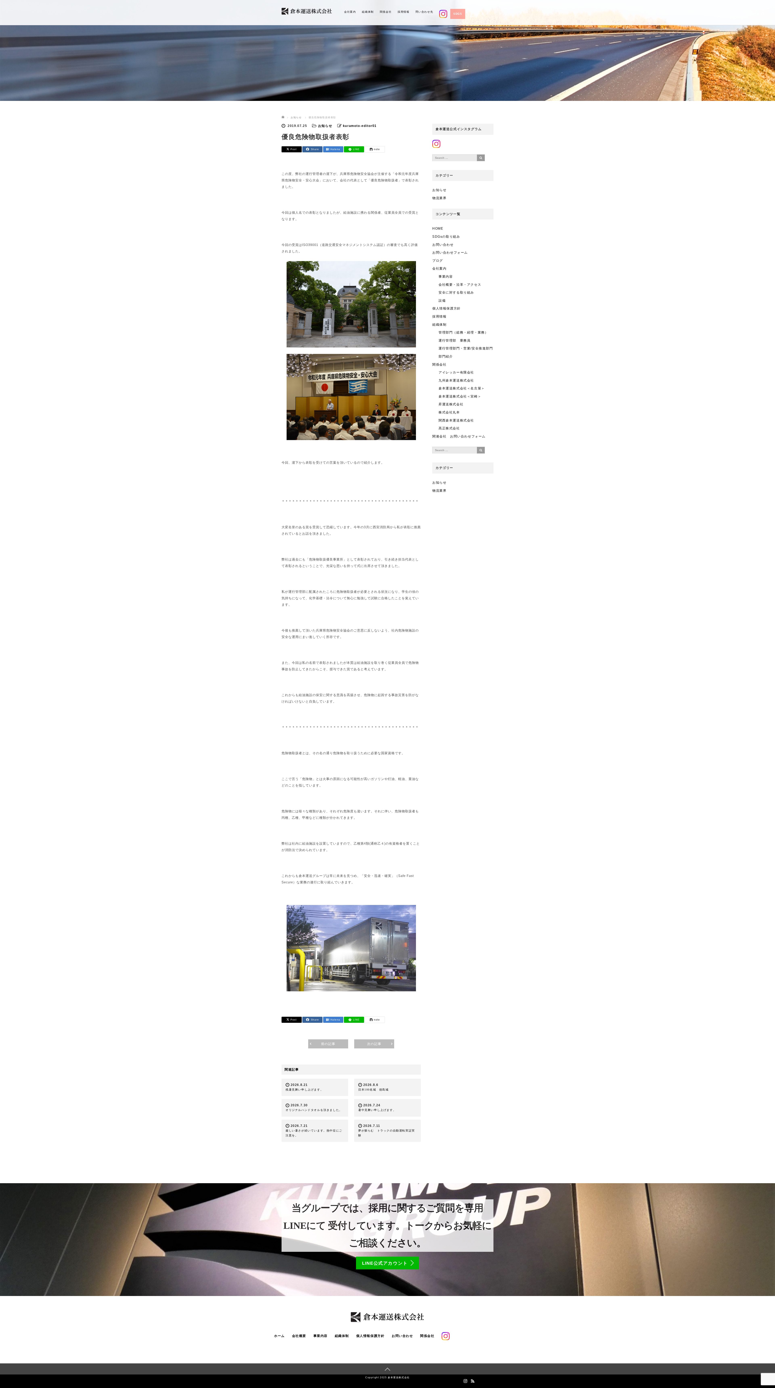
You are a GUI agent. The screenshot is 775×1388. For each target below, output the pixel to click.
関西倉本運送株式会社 (456, 420)
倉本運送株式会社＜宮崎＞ (460, 396)
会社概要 (299, 1336)
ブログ (437, 260)
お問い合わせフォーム (450, 252)
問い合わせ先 (424, 11)
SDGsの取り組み (446, 236)
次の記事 (374, 1044)
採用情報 (403, 11)
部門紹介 (446, 356)
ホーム (279, 1336)
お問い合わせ (443, 244)
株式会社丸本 (449, 412)
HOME (437, 228)
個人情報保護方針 (446, 308)
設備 (442, 300)
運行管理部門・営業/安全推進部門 (466, 348)
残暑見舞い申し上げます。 (304, 1089)
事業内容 (446, 276)
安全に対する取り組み (456, 292)
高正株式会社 (449, 428)
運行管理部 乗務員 (454, 340)
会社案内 (350, 11)
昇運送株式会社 (451, 404)
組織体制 (368, 11)
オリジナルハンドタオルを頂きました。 (314, 1110)
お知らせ (325, 126)
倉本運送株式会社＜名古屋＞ (462, 388)
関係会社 (386, 11)
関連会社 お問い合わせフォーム (459, 436)
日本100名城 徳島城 (373, 1089)
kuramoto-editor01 (360, 126)
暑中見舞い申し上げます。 (377, 1110)
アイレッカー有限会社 (456, 372)
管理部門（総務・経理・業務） (463, 332)
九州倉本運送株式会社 (456, 380)
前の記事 (328, 1044)
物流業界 (439, 198)
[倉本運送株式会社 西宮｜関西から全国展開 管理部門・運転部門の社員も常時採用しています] (307, 11)
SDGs (457, 13)
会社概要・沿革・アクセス (460, 284)
